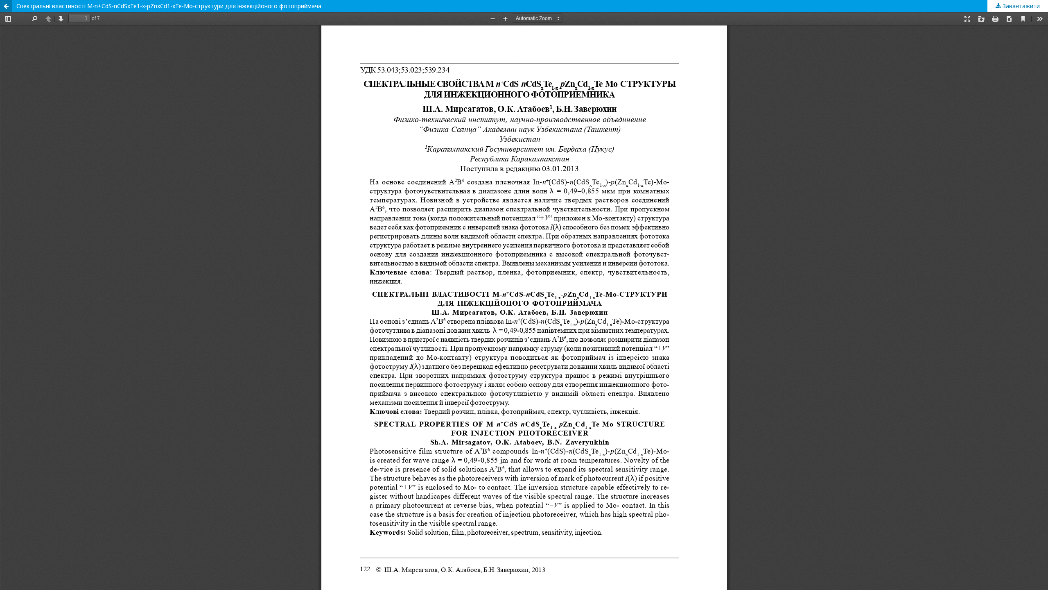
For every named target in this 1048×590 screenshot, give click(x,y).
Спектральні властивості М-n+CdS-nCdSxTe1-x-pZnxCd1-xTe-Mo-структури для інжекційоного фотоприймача (168, 6)
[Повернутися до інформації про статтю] (6, 6)
